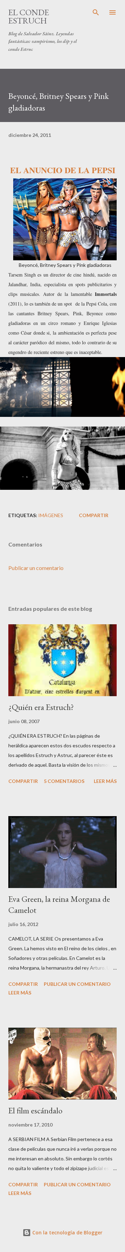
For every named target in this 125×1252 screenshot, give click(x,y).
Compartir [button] (93, 515)
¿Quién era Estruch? (41, 707)
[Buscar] (96, 12)
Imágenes (50, 515)
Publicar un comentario (36, 567)
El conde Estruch (28, 16)
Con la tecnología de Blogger (66, 1232)
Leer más (105, 781)
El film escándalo (35, 1110)
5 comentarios (64, 781)
